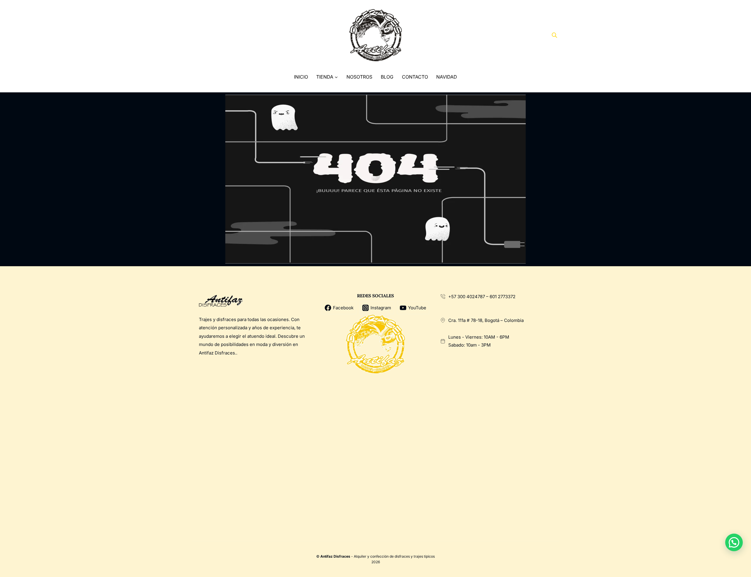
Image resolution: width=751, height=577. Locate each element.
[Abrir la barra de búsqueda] (554, 35)
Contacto (415, 77)
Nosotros (359, 77)
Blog (387, 77)
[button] (734, 542)
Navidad (446, 77)
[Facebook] (198, 35)
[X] (209, 35)
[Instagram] (220, 35)
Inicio (301, 77)
